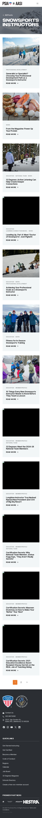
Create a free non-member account (16, 785)
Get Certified (7, 750)
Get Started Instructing (11, 746)
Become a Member (10, 754)
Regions (6, 763)
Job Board (6, 771)
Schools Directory (9, 780)
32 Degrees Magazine (11, 776)
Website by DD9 (7, 812)
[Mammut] (5, 801)
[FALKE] (11, 801)
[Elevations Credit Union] (18, 802)
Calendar (6, 767)
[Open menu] (37, 3)
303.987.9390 (10, 716)
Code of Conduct (9, 759)
